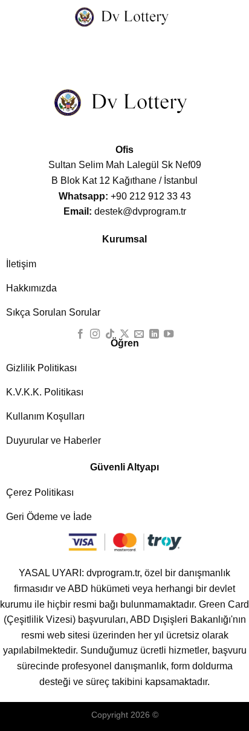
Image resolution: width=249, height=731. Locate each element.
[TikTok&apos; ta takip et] (109, 334)
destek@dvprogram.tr (124, 211)
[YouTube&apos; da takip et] (168, 334)
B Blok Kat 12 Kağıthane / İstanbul (124, 180)
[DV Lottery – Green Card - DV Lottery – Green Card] (124, 17)
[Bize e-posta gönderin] (139, 334)
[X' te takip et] (124, 334)
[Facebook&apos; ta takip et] (80, 334)
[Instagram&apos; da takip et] (95, 334)
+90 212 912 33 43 (125, 196)
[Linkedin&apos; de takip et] (154, 334)
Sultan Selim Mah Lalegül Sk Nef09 (124, 165)
